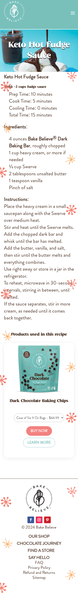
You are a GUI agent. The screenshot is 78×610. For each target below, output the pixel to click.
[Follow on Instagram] (39, 520)
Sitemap (39, 577)
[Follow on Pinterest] (47, 520)
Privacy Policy (39, 568)
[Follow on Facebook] (30, 520)
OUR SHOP (39, 536)
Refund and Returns (39, 572)
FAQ (39, 563)
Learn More (39, 442)
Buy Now (39, 430)
